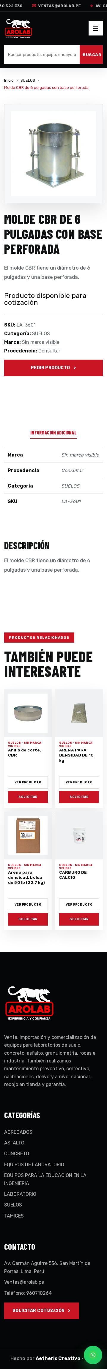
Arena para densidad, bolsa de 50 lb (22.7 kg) (26, 877)
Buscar (92, 54)
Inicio (9, 80)
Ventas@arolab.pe (55, 6)
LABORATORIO (20, 1194)
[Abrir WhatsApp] (93, 1355)
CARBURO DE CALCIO (73, 875)
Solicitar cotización (38, 1310)
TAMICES (14, 1216)
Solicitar (27, 797)
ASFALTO (14, 1143)
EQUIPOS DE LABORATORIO (34, 1164)
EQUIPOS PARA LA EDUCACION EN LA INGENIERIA (45, 1179)
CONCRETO (16, 1153)
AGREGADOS (18, 1132)
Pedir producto (50, 367)
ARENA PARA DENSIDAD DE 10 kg (76, 755)
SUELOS (28, 80)
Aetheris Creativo (58, 1358)
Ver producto (28, 782)
